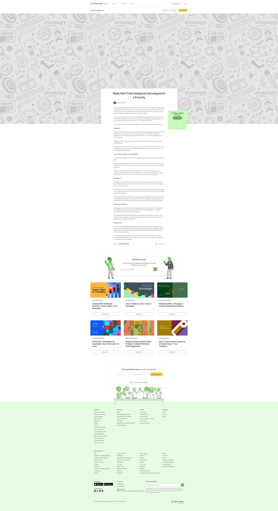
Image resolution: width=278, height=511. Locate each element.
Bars (95, 453)
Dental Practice (121, 453)
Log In (184, 3)
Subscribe (173, 10)
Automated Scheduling (99, 427)
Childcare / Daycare (99, 462)
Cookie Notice (115, 501)
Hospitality (120, 473)
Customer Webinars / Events (147, 418)
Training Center (144, 416)
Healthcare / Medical (122, 468)
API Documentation (145, 423)
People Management (124, 243)
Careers (164, 414)
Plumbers (142, 468)
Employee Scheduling (99, 412)
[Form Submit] (155, 269)
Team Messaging (98, 416)
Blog (106, 4)
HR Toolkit (119, 421)
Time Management (99, 438)
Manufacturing (143, 460)
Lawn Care (142, 455)
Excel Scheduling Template (123, 414)
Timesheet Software (99, 440)
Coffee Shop (97, 466)
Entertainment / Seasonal (123, 460)
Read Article (106, 314)
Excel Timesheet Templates (124, 416)
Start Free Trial (183, 10)
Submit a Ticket (144, 414)
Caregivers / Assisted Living (101, 457)
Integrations (97, 421)
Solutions (123, 3)
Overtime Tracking (98, 442)
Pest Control (143, 464)
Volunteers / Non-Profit (168, 466)
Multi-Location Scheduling (100, 436)
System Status (143, 421)
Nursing (142, 462)
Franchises (119, 464)
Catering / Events (98, 460)
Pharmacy (142, 466)
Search (165, 10)
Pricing (132, 3)
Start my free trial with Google (140, 382)
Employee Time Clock (99, 414)
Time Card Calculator (122, 418)
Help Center (143, 412)
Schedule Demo (176, 3)
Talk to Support (121, 486)
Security (96, 425)
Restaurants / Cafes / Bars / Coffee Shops (150, 473)
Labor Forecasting (98, 429)
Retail (164, 453)
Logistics (142, 457)
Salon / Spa (165, 455)
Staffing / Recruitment (168, 460)
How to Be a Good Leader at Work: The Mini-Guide (143, 174)
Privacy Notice (108, 501)
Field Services (120, 462)
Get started (177, 118)
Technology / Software (168, 462)
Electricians (120, 455)
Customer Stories (121, 425)
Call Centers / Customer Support (102, 455)
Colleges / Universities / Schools (102, 468)
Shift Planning (97, 418)
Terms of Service (122, 501)
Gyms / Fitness (120, 466)
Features (114, 3)
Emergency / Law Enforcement (124, 457)
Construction (97, 471)
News (164, 416)
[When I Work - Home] (96, 3)
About (164, 412)
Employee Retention (99, 434)
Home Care (119, 471)
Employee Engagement (100, 431)
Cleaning (96, 464)
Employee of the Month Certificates (126, 423)
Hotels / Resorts (144, 453)
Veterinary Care (166, 464)
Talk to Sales (120, 484)
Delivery (96, 473)
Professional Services (145, 471)
